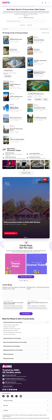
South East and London (6, 6)
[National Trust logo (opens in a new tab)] (29, 17)
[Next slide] (47, 264)
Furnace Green (21, 6)
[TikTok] (12, 396)
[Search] (42, 2)
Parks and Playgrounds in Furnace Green (12, 332)
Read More (26, 15)
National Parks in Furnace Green (10, 330)
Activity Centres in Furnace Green (10, 324)
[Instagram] (16, 396)
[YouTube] (21, 396)
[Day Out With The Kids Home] (5, 2)
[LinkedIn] (8, 396)
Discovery (5, 405)
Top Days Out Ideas (8, 400)
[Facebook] (3, 396)
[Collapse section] (48, 322)
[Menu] (49, 2)
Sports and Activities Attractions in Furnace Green (15, 342)
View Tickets (22, 25)
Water (27, 6)
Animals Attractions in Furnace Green (12, 338)
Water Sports (31, 6)
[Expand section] (48, 338)
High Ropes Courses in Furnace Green (11, 328)
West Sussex (14, 6)
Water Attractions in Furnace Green (11, 346)
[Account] (45, 2)
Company (5, 410)
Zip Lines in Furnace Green (9, 334)
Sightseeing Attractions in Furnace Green (13, 350)
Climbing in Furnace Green (9, 326)
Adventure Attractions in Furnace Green (12, 322)
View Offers (29, 25)
